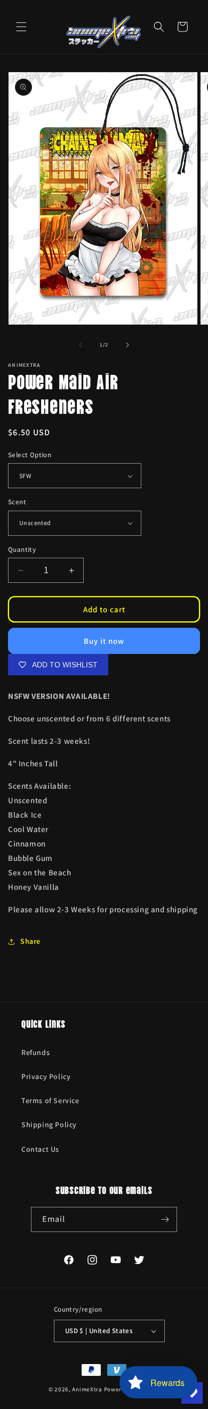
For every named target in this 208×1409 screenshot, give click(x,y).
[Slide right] (127, 345)
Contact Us (40, 1149)
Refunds (35, 1052)
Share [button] (30, 941)
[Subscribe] (165, 1219)
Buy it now (104, 641)
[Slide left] (80, 345)
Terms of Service (50, 1100)
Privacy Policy (45, 1076)
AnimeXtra (87, 1389)
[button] (21, 27)
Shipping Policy (49, 1124)
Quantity (22, 549)
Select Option (29, 454)
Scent (17, 501)
